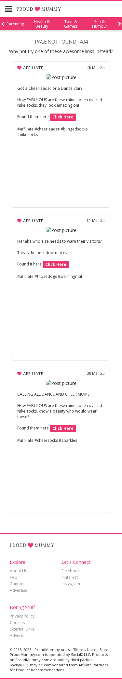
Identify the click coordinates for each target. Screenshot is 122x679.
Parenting (15, 24)
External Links (22, 629)
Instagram (70, 584)
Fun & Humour (99, 24)
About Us (18, 571)
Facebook (70, 571)
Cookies (17, 622)
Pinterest (69, 577)
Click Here (63, 117)
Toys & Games (70, 24)
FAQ (14, 577)
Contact (17, 584)
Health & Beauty (42, 24)
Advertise (18, 590)
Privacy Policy (22, 616)
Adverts (17, 635)
